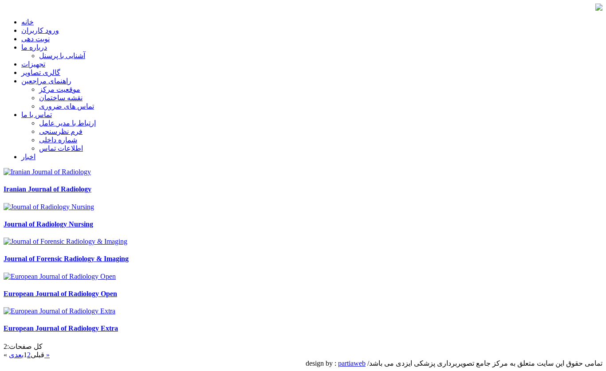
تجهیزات (33, 64)
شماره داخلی (58, 140)
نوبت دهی (35, 39)
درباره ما (34, 47)
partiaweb (352, 363)
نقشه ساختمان (61, 98)
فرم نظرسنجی (61, 131)
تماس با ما (36, 114)
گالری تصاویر (40, 72)
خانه (27, 22)
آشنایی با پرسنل (62, 55)
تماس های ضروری (66, 106)
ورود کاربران (40, 30)
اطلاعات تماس (61, 148)
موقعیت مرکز (59, 89)
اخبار (28, 156)
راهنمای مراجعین (46, 81)
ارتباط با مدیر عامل (67, 123)
